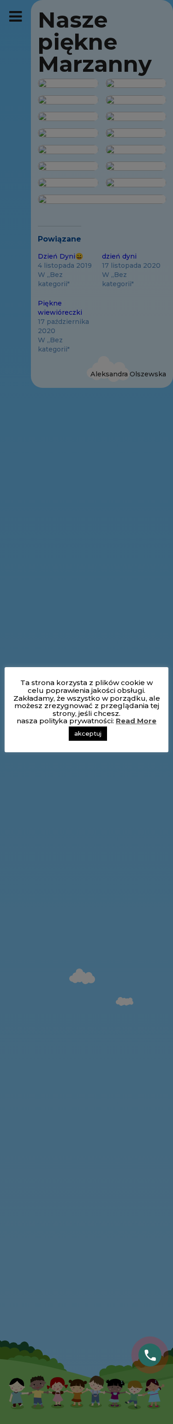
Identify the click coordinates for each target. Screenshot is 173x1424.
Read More (136, 720)
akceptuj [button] (87, 733)
